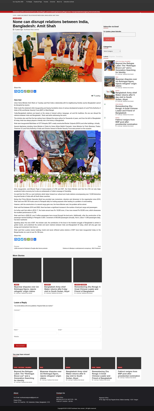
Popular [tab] (112, 56)
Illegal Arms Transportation (72, 12)
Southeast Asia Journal (31, 29)
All (86, 408)
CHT (31, 12)
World (19, 18)
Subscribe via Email (69, 1)
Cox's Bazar (122, 61)
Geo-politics (21, 12)
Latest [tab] (105, 56)
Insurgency (85, 12)
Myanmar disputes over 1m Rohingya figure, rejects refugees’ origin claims (26, 289)
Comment (17, 310)
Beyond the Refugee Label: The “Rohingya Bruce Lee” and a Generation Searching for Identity (126, 67)
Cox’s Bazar (37, 12)
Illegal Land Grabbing (48, 12)
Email (60, 330)
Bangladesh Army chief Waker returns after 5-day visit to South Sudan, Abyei (56, 289)
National (15, 18)
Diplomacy (59, 12)
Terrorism (92, 12)
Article (27, 12)
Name (16, 330)
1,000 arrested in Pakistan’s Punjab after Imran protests (30, 247)
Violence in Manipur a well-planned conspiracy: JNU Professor (82, 247)
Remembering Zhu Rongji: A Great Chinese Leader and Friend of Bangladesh (87, 289)
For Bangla (29, 1)
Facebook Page (38, 1)
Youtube (46, 1)
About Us (59, 1)
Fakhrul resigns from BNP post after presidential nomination (126, 122)
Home (15, 12)
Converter (52, 1)
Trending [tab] (119, 56)
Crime (98, 12)
